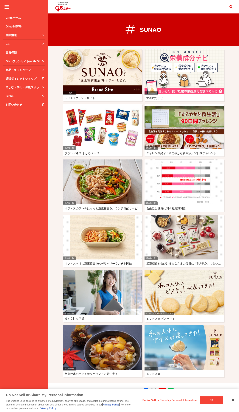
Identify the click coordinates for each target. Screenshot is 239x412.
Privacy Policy (111, 404)
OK (211, 400)
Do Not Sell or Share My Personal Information (169, 400)
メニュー (6, 6)
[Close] (233, 400)
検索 (231, 7)
